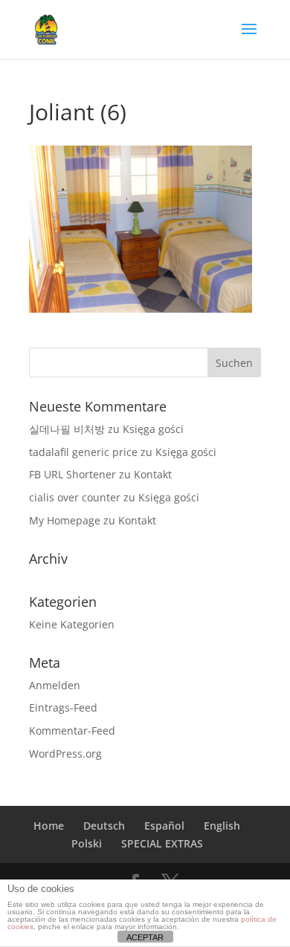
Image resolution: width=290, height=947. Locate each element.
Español (164, 826)
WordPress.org (65, 753)
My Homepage (64, 520)
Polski (86, 843)
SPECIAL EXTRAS (162, 843)
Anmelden (54, 685)
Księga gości (153, 429)
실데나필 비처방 (67, 429)
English (222, 826)
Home (48, 826)
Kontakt (153, 474)
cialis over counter (74, 497)
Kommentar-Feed (72, 730)
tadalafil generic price (83, 452)
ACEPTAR (145, 937)
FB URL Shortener (72, 474)
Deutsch (104, 826)
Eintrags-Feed (63, 707)
